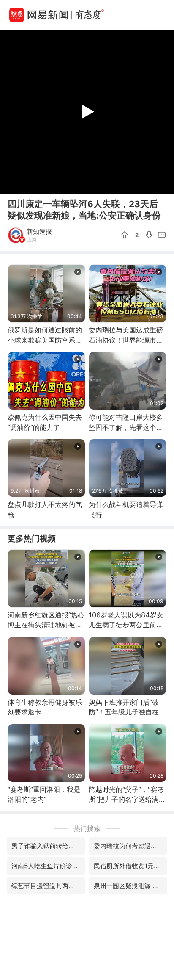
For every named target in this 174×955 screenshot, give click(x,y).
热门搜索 (87, 828)
